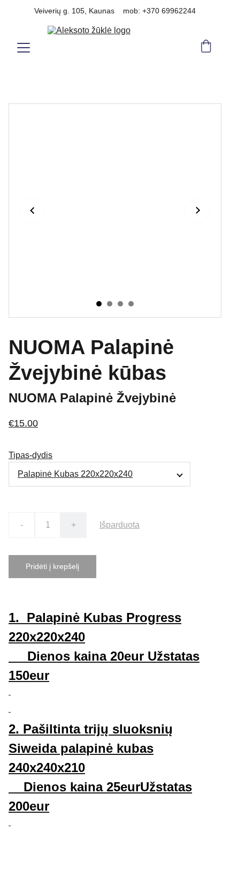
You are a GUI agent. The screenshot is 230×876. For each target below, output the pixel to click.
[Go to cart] (206, 47)
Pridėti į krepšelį (52, 566)
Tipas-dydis (30, 455)
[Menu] (23, 48)
